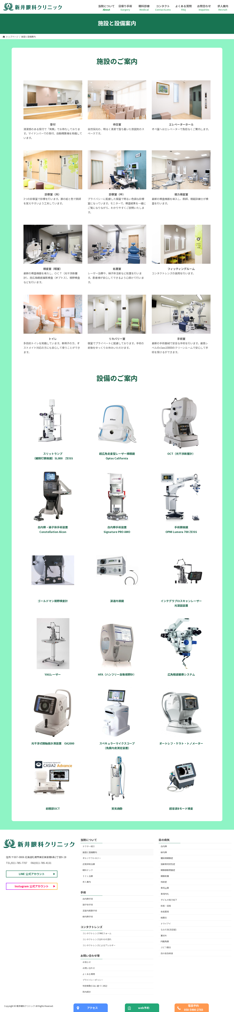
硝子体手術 (88, 904)
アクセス (92, 1008)
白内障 (164, 846)
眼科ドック (88, 870)
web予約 (143, 1008)
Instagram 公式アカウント (32, 886)
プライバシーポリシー (93, 979)
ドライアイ (166, 923)
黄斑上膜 (165, 887)
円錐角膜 (165, 941)
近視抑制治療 (89, 864)
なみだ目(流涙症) (168, 929)
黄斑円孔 (165, 893)
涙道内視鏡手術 (90, 910)
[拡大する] (77, 85)
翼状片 (164, 935)
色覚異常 (165, 911)
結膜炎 (164, 917)
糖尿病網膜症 (167, 858)
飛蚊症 (164, 881)
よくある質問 (89, 973)
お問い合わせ (89, 968)
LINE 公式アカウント (32, 874)
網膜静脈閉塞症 (168, 870)
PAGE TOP (226, 877)
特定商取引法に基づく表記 (95, 985)
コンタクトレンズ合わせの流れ (97, 939)
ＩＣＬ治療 (88, 875)
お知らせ (87, 962)
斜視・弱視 (166, 905)
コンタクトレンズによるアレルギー (99, 945)
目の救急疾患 (167, 953)
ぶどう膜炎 (166, 947)
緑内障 (164, 852)
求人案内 (87, 881)
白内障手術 (88, 898)
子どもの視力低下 (169, 899)
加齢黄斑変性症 (168, 864)
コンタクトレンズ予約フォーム (97, 933)
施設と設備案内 (90, 852)
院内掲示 (87, 991)
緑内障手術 (88, 916)
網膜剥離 (165, 875)
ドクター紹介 (89, 846)
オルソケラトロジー (92, 858)
